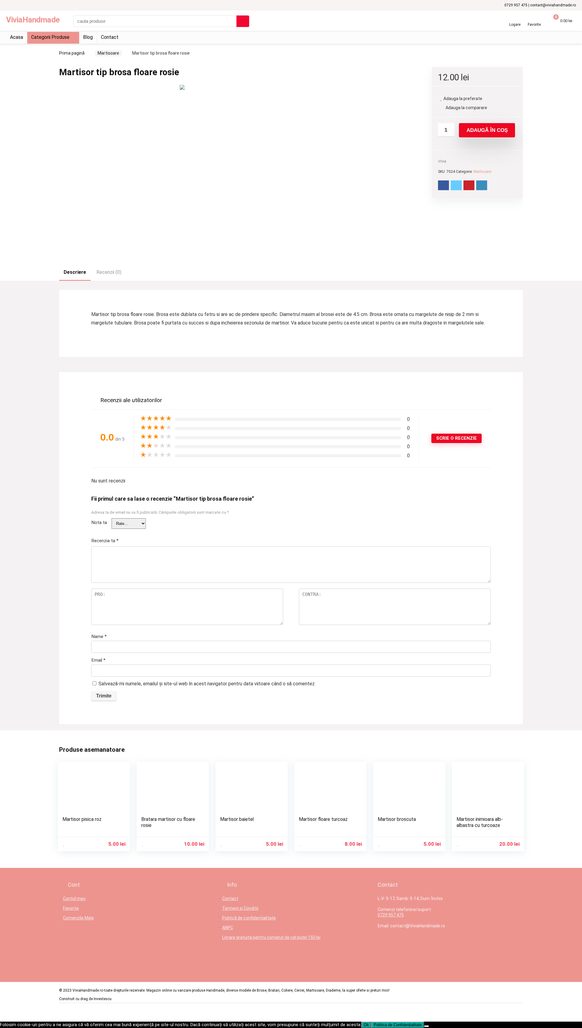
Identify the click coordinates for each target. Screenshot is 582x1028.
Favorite (71, 908)
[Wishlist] (534, 19)
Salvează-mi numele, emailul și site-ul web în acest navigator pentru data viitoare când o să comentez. (207, 684)
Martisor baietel (237, 819)
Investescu (103, 999)
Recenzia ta (105, 540)
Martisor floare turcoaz (323, 819)
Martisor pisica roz (82, 819)
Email (98, 660)
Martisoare (108, 53)
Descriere (75, 272)
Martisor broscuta (397, 819)
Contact (110, 37)
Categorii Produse (50, 37)
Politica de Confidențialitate (398, 1025)
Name (99, 636)
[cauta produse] (242, 21)
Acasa (16, 37)
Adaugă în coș (487, 130)
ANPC (227, 927)
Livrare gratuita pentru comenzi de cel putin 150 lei (271, 937)
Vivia (442, 161)
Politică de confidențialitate (249, 917)
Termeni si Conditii (240, 908)
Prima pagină (72, 53)
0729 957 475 (391, 914)
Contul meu (74, 898)
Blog (88, 37)
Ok (366, 1025)
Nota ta (99, 522)
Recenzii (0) (108, 272)
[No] (426, 1026)
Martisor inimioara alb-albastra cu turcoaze (480, 822)
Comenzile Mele (78, 917)
